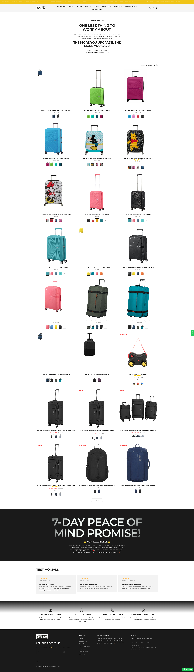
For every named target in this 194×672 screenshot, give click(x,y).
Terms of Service (83, 651)
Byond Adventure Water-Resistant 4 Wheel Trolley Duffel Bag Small (56, 485)
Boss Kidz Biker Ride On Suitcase (138, 374)
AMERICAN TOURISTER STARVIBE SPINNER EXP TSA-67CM (138, 267)
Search (81, 638)
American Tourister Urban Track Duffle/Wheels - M (138, 321)
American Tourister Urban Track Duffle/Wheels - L (97, 321)
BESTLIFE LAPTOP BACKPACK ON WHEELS (97, 374)
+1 (64, 220)
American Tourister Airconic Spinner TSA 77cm (56, 158)
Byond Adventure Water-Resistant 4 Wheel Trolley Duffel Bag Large (56, 430)
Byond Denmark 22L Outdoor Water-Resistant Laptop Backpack (97, 485)
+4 (146, 167)
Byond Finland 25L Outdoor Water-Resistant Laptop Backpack (138, 485)
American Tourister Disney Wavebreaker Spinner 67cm (138, 158)
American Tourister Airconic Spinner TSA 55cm (97, 110)
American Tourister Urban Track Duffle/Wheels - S (56, 374)
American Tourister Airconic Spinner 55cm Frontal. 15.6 (56, 110)
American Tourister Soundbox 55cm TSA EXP (96, 214)
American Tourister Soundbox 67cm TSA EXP (138, 214)
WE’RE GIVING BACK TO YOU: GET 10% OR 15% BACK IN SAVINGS (21, 2)
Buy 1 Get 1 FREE (61, 6)
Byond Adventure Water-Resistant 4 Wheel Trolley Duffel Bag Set (138, 430)
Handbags (96, 6)
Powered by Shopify (55, 666)
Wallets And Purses (130, 6)
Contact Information (84, 646)
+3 (105, 164)
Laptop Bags (105, 6)
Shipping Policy (83, 641)
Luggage (78, 6)
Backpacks (117, 6)
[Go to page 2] (101, 500)
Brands (87, 6)
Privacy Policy (83, 649)
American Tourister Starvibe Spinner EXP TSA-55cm (97, 267)
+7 (105, 116)
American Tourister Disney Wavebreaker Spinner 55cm (97, 158)
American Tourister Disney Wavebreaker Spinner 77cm (56, 214)
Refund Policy (82, 644)
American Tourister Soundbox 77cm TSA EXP (56, 267)
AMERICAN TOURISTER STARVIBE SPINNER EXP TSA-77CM (56, 321)
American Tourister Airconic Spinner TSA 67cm (138, 110)
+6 (64, 164)
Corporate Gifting (97, 9)
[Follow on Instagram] (37, 661)
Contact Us (82, 654)
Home (71, 6)
